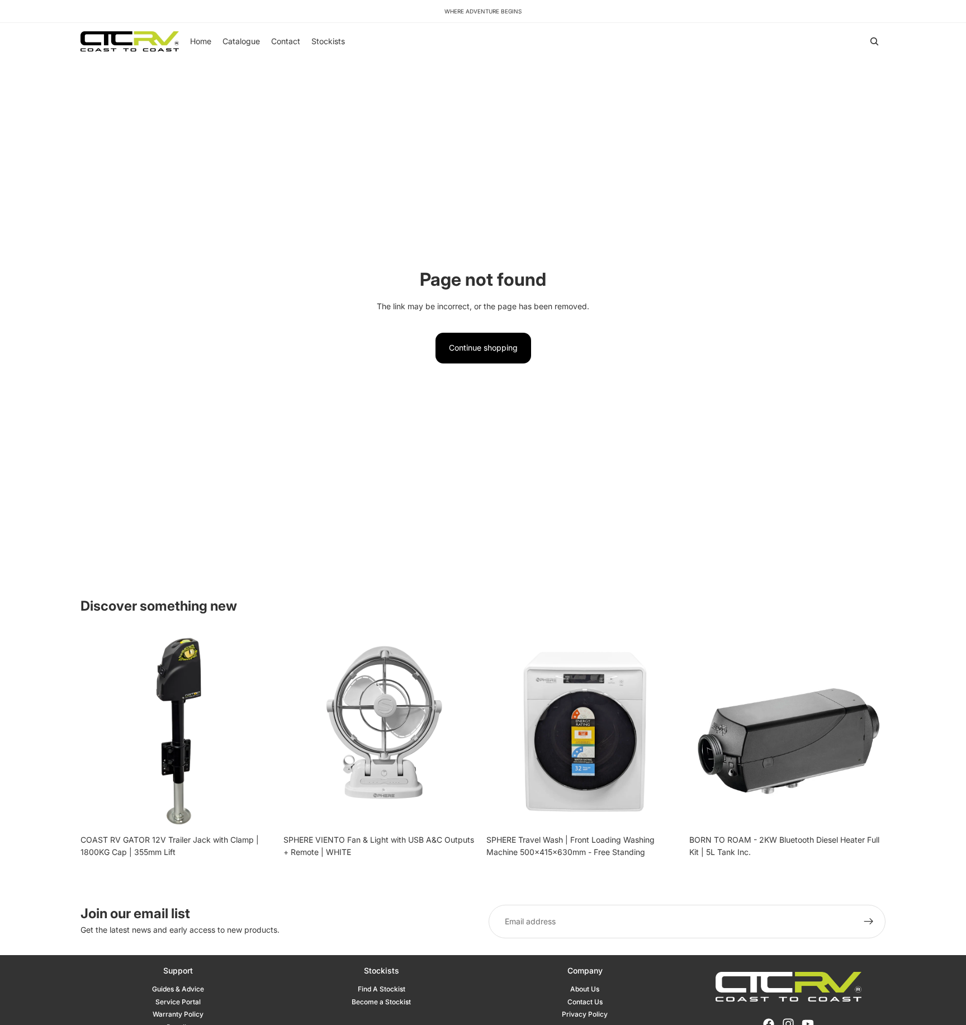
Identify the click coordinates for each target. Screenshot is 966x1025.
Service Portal (178, 1002)
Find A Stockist (381, 989)
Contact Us (585, 1002)
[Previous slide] (97, 731)
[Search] (874, 41)
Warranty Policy (178, 1014)
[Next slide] (260, 731)
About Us (584, 989)
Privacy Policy (585, 1014)
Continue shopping (483, 347)
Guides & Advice (178, 989)
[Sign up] (868, 921)
